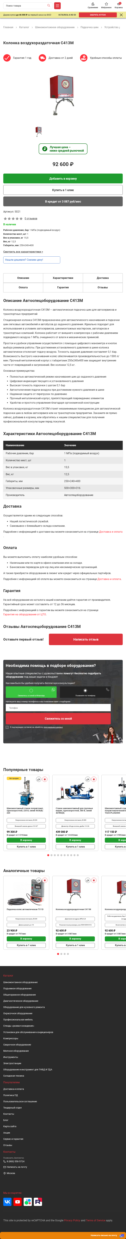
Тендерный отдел (12, 1108)
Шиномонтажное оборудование (20, 982)
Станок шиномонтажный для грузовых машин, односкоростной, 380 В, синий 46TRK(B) (74, 810)
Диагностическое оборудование (20, 1001)
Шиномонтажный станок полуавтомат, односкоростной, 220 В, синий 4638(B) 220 (25, 810)
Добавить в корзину (63, 178)
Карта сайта (9, 1126)
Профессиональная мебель (18, 1019)
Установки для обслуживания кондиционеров (28, 1032)
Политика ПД (10, 1095)
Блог (5, 1120)
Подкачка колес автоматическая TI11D (25, 909)
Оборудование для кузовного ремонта (24, 1007)
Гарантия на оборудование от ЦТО (24, 614)
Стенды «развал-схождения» (18, 1026)
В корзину (26, 840)
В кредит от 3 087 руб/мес (63, 201)
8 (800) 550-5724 (15, 1161)
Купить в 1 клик (63, 190)
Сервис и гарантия (13, 1139)
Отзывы (7, 1145)
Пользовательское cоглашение (20, 1101)
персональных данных (53, 727)
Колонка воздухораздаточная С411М (73, 909)
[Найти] (49, 5)
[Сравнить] (38, 779)
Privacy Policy (72, 1220)
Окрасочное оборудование (17, 1013)
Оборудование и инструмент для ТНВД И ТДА (27, 1069)
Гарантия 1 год (22, 57)
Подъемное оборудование (17, 988)
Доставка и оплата (111, 531)
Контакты (8, 1114)
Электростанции (12, 1063)
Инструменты (10, 1057)
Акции (6, 1133)
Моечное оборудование (16, 1051)
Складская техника (13, 1076)
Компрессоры (10, 1038)
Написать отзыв (85, 639)
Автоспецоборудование (78, 495)
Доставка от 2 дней (61, 57)
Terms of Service (95, 1220)
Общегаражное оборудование (19, 995)
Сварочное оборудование (17, 1044)
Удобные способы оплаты (106, 57)
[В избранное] (44, 779)
